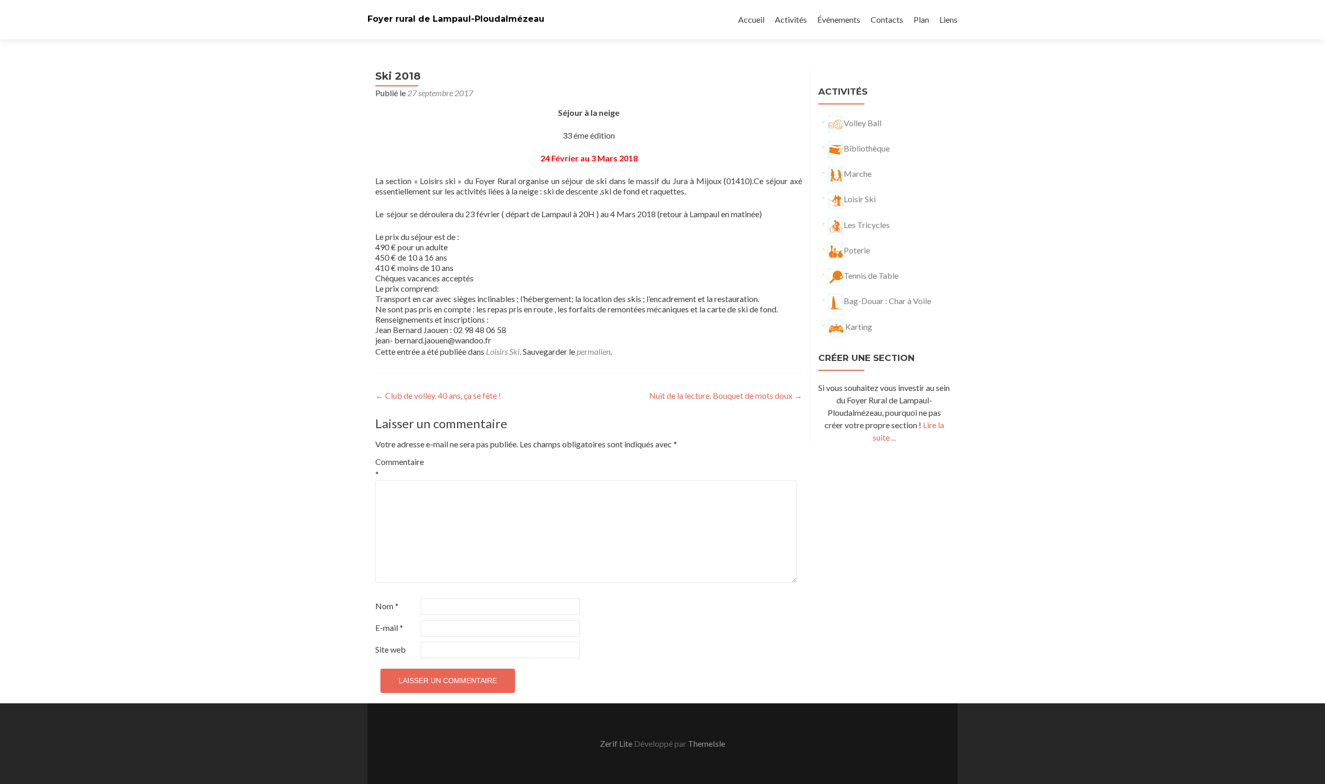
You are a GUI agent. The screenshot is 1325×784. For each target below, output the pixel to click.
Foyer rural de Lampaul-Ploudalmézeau (455, 19)
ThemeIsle (706, 743)
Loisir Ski (860, 199)
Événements (838, 19)
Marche (858, 173)
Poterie (857, 250)
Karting (858, 326)
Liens (948, 19)
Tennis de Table (871, 275)
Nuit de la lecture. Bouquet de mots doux (725, 395)
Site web (390, 649)
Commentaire (397, 468)
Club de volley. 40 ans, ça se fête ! (438, 395)
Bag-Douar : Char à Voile (887, 301)
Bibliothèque (867, 148)
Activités (791, 19)
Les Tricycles (867, 225)
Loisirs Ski (503, 351)
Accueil (751, 19)
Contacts (887, 19)
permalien (593, 351)
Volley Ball (862, 123)
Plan (921, 19)
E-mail (389, 627)
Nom (387, 606)
